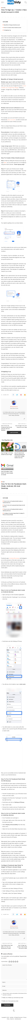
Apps (3, 481)
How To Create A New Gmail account (12, 27)
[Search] (25, 2)
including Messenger (14, 558)
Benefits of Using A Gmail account (12, 25)
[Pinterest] (21, 394)
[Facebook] (13, 394)
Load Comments (14, 432)
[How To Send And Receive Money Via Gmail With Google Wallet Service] (21, 446)
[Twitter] (17, 394)
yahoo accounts (11, 119)
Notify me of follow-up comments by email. (12, 997)
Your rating (4, 961)
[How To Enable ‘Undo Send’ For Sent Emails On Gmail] (7, 465)
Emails (3, 7)
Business (18, 450)
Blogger (17, 87)
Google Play (11, 87)
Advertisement (18, 1019)
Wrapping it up (7, 30)
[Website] (24, 419)
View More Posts (14, 408)
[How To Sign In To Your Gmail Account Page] (7, 446)
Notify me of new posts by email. (10, 1001)
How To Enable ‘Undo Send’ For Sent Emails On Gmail (7, 473)
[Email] (24, 394)
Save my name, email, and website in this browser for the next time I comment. (15, 994)
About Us (12, 1019)
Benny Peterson (14, 406)
